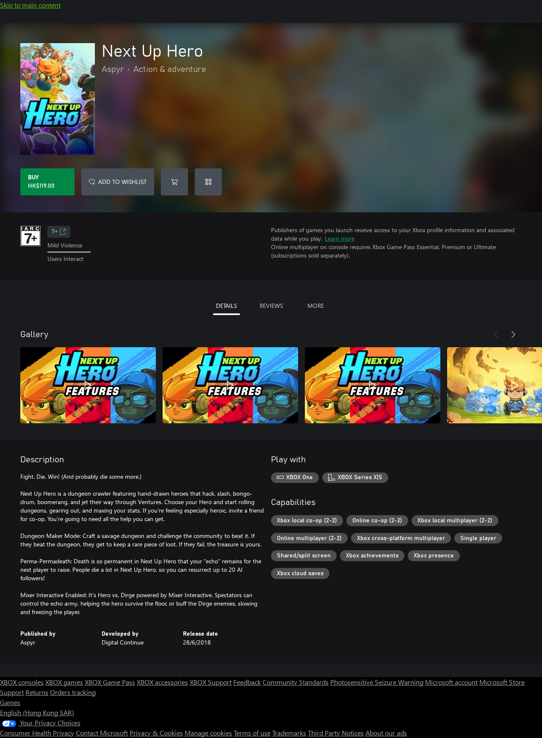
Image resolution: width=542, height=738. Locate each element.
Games (10, 702)
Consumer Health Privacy (37, 732)
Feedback (247, 682)
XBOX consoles (22, 682)
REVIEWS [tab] (271, 306)
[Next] (513, 334)
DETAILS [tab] (226, 306)
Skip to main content (30, 4)
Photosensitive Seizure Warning (376, 682)
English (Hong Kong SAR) (37, 712)
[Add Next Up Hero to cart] (174, 181)
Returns (36, 692)
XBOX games (64, 682)
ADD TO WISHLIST (122, 182)
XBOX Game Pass (110, 682)
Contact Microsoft (102, 732)
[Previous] (496, 334)
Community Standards (296, 682)
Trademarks (289, 732)
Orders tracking (73, 692)
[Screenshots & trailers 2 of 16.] (230, 385)
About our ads (386, 732)
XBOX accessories (162, 682)
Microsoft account (451, 682)
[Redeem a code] (208, 181)
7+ (55, 232)
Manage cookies (208, 732)
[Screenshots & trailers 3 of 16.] (372, 385)
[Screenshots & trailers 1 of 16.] (88, 385)
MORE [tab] (315, 306)
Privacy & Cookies (156, 732)
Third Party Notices (336, 732)
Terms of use (252, 732)
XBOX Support (211, 682)
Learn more (339, 238)
